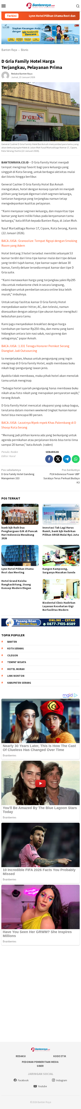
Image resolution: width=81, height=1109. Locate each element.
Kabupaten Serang (19, 682)
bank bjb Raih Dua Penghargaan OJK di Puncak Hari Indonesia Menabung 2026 (19, 533)
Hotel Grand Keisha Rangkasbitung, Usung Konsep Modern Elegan (16, 584)
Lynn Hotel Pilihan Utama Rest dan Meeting (45, 16)
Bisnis (24, 50)
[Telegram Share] (67, 459)
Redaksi (21, 1056)
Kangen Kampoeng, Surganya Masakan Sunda (58, 570)
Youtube (42, 1086)
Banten (12, 641)
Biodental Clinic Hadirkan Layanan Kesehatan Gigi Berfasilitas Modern (58, 606)
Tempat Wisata (16, 662)
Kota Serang (15, 648)
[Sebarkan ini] (49, 459)
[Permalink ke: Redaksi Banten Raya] (5, 75)
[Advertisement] (40, 994)
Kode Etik (59, 1056)
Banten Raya (9, 50)
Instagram (61, 1080)
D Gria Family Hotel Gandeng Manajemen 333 (17, 474)
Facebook (23, 1080)
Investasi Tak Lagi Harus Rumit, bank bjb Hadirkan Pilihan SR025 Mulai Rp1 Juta (60, 531)
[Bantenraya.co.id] (40, 5)
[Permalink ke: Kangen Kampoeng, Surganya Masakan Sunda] (61, 555)
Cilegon (12, 655)
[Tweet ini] (58, 459)
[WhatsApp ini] (76, 459)
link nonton (15, 676)
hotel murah (16, 669)
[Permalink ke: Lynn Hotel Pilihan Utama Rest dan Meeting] (20, 555)
